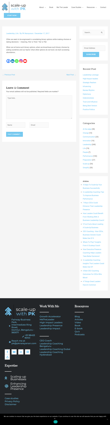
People (85, 152)
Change (86, 133)
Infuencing (87, 86)
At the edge (87, 129)
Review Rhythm (89, 90)
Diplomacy (87, 94)
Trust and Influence (90, 102)
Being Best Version (90, 106)
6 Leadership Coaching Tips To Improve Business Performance (93, 195)
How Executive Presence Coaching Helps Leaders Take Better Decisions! (92, 252)
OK (56, 422)
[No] (107, 419)
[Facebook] (8, 60)
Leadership (10, 33)
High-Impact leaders (90, 79)
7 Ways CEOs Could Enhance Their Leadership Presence (92, 206)
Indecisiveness (88, 98)
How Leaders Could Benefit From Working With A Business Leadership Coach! (93, 216)
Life (16, 33)
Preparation (87, 160)
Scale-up (86, 164)
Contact (103, 7)
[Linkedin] (12, 60)
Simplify (86, 168)
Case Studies (76, 7)
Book (51, 7)
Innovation (87, 141)
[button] (12, 15)
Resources (91, 7)
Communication (89, 137)
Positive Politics (89, 109)
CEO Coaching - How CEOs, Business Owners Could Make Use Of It (93, 234)
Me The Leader (62, 7)
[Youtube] (25, 60)
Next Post (71, 75)
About (41, 7)
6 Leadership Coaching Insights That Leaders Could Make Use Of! (93, 263)
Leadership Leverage (91, 75)
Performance (88, 156)
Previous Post (8, 75)
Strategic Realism (89, 83)
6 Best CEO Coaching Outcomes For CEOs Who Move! (92, 274)
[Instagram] (21, 60)
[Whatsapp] (17, 60)
